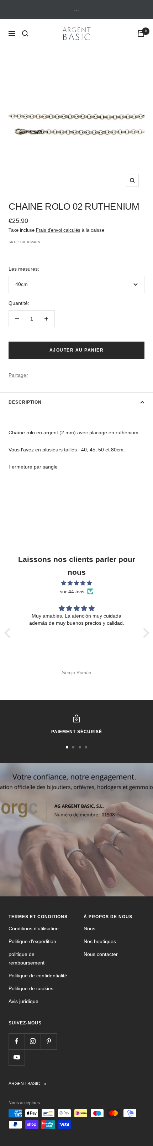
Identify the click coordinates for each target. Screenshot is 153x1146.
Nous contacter (101, 954)
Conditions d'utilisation (34, 928)
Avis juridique (23, 1001)
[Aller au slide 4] (86, 747)
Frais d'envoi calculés (58, 230)
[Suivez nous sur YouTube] (17, 1057)
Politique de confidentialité (38, 975)
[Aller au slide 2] (73, 747)
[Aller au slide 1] (67, 747)
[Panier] (140, 33)
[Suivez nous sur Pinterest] (49, 1041)
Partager (18, 375)
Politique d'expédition (32, 941)
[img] (77, 583)
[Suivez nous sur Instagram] (33, 1041)
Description (25, 402)
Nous (89, 928)
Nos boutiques (100, 941)
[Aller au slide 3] (80, 747)
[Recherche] (25, 33)
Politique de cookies (31, 988)
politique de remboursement (26, 958)
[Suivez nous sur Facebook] (17, 1041)
